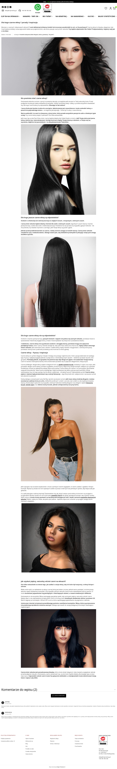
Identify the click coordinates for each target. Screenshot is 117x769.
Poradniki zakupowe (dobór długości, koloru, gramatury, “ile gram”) (37, 34)
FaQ (26, 746)
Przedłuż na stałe (30, 749)
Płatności (52, 741)
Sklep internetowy (56, 767)
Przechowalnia (78, 746)
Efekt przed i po (29, 741)
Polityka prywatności (6, 738)
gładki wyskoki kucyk (66, 365)
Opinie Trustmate (30, 738)
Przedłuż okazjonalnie (31, 751)
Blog (27, 743)
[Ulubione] (106, 8)
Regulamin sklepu (54, 738)
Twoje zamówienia (79, 738)
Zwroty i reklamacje (54, 743)
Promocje (77, 741)
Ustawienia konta (79, 743)
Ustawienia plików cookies (7, 741)
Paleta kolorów (29, 754)
